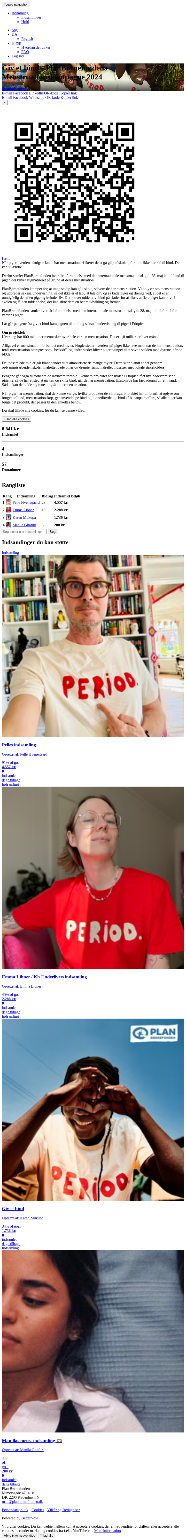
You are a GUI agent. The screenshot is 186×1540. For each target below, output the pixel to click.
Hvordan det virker (35, 47)
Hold (25, 22)
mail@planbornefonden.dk (22, 1502)
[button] (14, 34)
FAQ (25, 52)
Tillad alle (46, 1535)
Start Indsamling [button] (14, 89)
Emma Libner (23, 510)
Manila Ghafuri (24, 525)
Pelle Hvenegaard (26, 502)
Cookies (37, 1510)
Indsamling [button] (20, 13)
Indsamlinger (31, 17)
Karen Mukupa (24, 517)
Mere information (107, 1531)
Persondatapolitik (15, 1510)
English (27, 39)
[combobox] (24, 531)
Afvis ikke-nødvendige (19, 1535)
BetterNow (29, 1518)
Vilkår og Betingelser (63, 1510)
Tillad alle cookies (16, 419)
